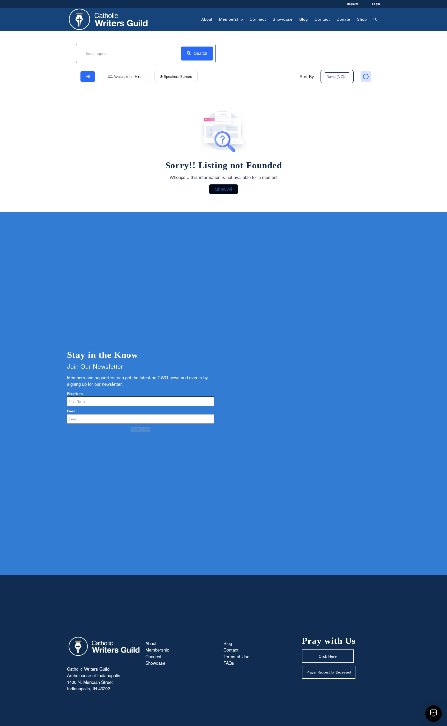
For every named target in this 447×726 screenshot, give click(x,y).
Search (200, 53)
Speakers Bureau (177, 76)
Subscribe (140, 429)
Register (352, 4)
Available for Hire (127, 76)
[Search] (375, 19)
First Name (75, 393)
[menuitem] (207, 19)
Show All (223, 189)
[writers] (108, 19)
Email (71, 411)
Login (376, 4)
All (88, 76)
